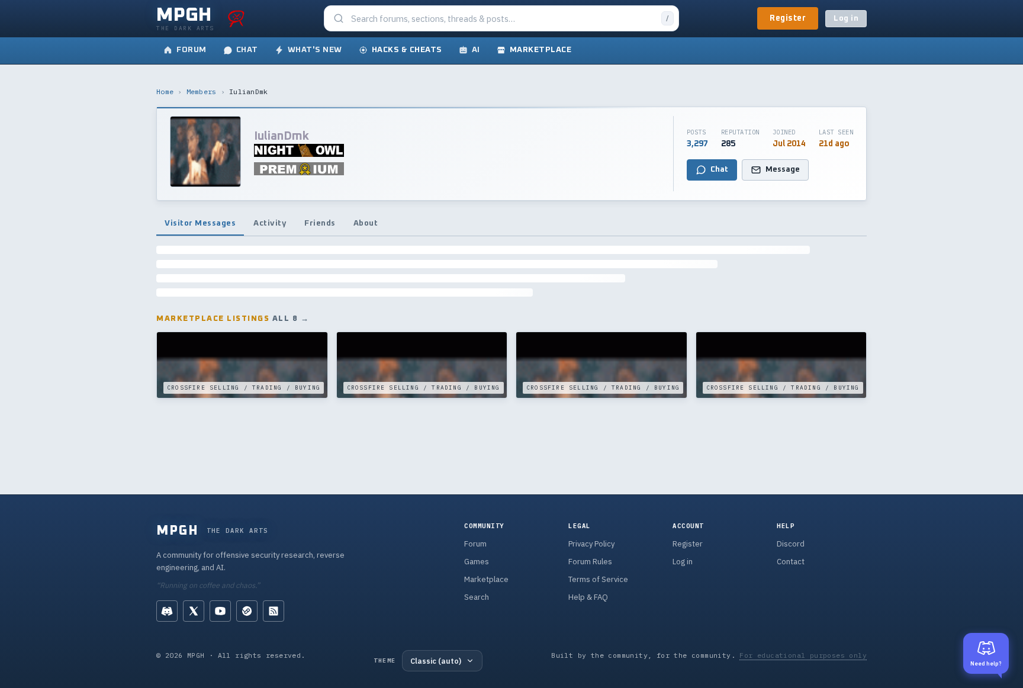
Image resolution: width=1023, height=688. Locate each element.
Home (164, 91)
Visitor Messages (200, 223)
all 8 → (291, 319)
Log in (846, 18)
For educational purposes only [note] (803, 655)
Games (476, 562)
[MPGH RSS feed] (273, 611)
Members (201, 91)
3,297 (697, 144)
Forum (475, 544)
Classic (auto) (435, 661)
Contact (791, 562)
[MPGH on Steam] (247, 611)
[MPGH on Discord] (167, 611)
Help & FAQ (588, 597)
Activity (270, 223)
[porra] (236, 18)
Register (788, 18)
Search (476, 597)
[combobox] (502, 19)
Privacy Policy (591, 544)
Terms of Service (598, 579)
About (365, 223)
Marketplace (486, 579)
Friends (320, 223)
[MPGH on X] (193, 611)
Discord (791, 544)
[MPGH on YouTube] (220, 611)
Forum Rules (590, 562)
